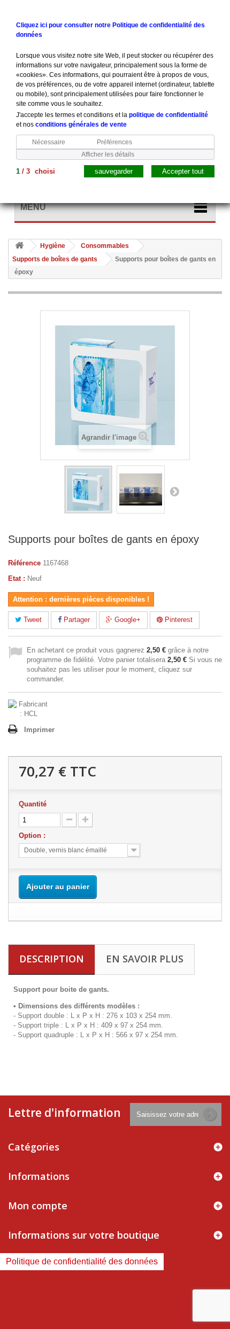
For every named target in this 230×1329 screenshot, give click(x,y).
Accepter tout (183, 171)
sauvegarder (114, 171)
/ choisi (35, 171)
